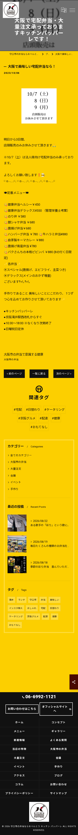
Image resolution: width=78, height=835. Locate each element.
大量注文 (15, 468)
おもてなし (14, 625)
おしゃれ (31, 608)
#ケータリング (54, 409)
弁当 (43, 600)
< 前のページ (14, 373)
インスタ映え (16, 608)
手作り (14, 489)
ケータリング (16, 616)
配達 (45, 616)
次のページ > (63, 373)
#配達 (44, 418)
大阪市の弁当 (11, 359)
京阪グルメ (33, 616)
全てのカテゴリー (21, 455)
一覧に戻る (39, 373)
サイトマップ (58, 793)
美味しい (54, 600)
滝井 (11, 600)
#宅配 (18, 409)
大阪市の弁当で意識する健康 (23, 354)
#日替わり (33, 409)
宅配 (43, 608)
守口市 (33, 600)
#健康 (56, 418)
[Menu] (72, 10)
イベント (15, 482)
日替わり (54, 608)
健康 (54, 616)
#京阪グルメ (26, 418)
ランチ (21, 600)
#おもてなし (39, 427)
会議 (13, 475)
